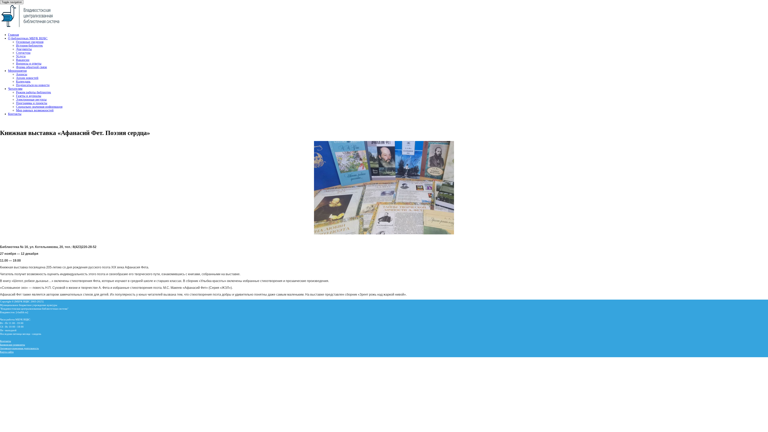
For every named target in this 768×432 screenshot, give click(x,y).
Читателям (15, 88)
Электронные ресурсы (31, 99)
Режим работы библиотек (33, 92)
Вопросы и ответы (28, 63)
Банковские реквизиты (12, 344)
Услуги (21, 56)
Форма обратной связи (31, 67)
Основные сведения (29, 42)
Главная (13, 34)
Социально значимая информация (39, 106)
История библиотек (29, 45)
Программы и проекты (31, 103)
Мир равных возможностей (35, 110)
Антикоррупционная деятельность (19, 348)
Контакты (14, 114)
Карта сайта (7, 351)
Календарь (23, 81)
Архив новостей (27, 78)
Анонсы (21, 74)
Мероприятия (17, 70)
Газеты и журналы (28, 96)
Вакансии (22, 60)
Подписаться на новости (33, 85)
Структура (23, 52)
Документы (24, 49)
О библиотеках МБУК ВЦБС (28, 38)
